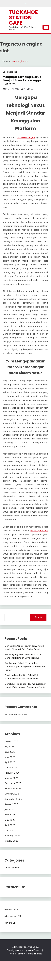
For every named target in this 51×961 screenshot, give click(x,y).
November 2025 (13, 788)
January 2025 (11, 840)
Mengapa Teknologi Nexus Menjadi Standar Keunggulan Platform (24, 80)
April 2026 (10, 762)
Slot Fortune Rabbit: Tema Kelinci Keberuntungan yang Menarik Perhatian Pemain (25, 666)
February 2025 (12, 835)
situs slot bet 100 (13, 915)
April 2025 (10, 825)
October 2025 (12, 793)
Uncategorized (10, 71)
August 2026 (11, 741)
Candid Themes (34, 953)
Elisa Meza (28, 89)
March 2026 (11, 767)
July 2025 (9, 809)
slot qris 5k (10, 922)
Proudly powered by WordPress (23, 950)
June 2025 (10, 814)
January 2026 (11, 778)
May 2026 (10, 757)
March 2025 (11, 830)
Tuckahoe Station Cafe (23, 17)
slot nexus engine (26, 137)
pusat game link (39, 530)
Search (38, 617)
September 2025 (13, 798)
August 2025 (11, 804)
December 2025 (13, 783)
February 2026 (12, 772)
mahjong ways (12, 909)
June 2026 (10, 751)
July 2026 (9, 746)
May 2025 (10, 819)
